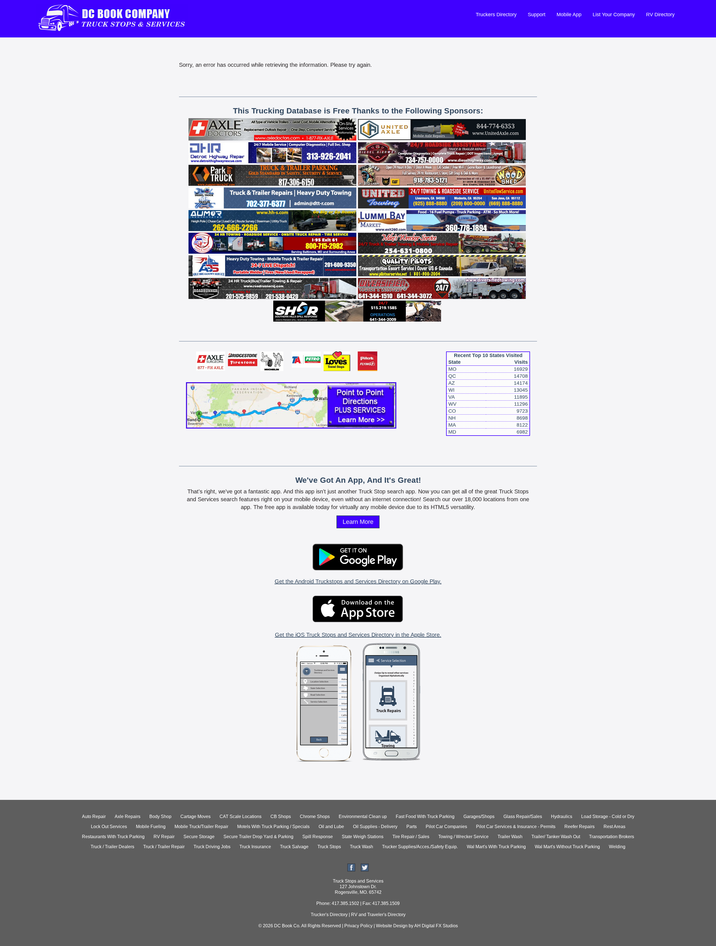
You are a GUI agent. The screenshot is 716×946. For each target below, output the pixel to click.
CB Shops (280, 816)
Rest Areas (614, 826)
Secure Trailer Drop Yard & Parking (258, 836)
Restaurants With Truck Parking (113, 836)
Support (536, 14)
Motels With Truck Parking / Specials (273, 826)
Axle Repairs (127, 816)
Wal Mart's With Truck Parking (496, 846)
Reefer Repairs (579, 826)
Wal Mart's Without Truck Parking (567, 846)
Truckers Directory (496, 14)
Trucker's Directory (329, 914)
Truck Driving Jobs (212, 846)
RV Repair (164, 836)
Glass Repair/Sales (522, 816)
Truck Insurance (255, 846)
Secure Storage (199, 836)
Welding (617, 846)
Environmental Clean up (363, 816)
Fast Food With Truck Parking (425, 816)
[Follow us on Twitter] (365, 869)
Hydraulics (561, 816)
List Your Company (614, 14)
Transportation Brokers (611, 836)
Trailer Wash (510, 836)
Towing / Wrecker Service (463, 836)
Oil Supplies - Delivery (375, 826)
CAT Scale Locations (241, 816)
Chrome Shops (315, 816)
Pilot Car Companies (446, 826)
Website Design (392, 925)
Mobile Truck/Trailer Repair (201, 826)
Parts (411, 826)
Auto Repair (94, 816)
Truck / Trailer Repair (164, 846)
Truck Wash (361, 846)
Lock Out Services (109, 826)
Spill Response (317, 836)
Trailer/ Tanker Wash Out (555, 836)
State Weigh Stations (362, 836)
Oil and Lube (331, 826)
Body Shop (160, 816)
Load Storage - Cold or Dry (607, 816)
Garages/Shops (478, 816)
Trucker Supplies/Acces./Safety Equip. (420, 846)
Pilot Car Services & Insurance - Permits (515, 826)
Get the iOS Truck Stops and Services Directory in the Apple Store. (358, 635)
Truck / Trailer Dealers (112, 846)
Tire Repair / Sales (410, 836)
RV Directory (660, 14)
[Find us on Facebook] (351, 869)
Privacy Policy (358, 925)
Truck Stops (329, 846)
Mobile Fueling (151, 826)
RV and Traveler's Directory (378, 914)
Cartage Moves (195, 816)
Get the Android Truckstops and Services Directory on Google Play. (358, 581)
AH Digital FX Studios (436, 925)
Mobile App (569, 14)
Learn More (358, 521)
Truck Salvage (294, 846)
